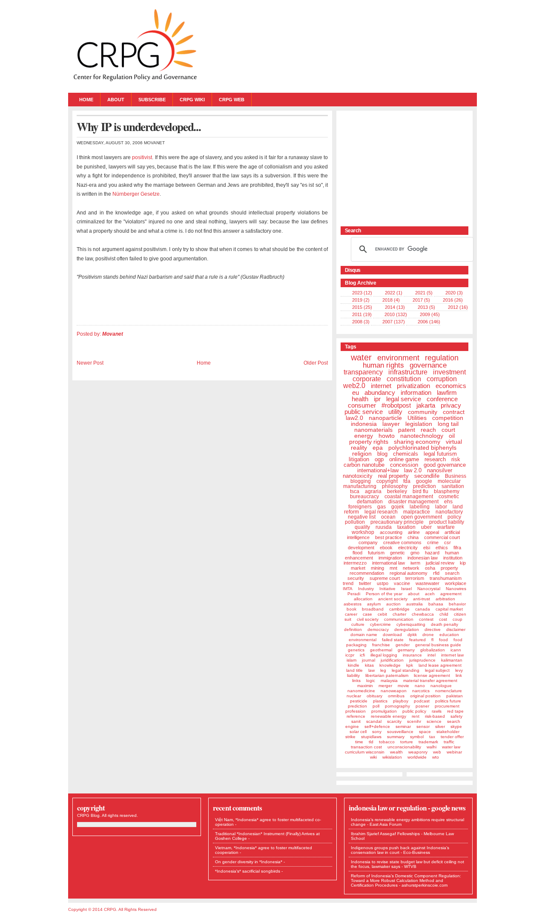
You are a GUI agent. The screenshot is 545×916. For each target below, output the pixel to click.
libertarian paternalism (386, 675)
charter (399, 614)
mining (377, 568)
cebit (382, 614)
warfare (446, 527)
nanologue (441, 685)
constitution (404, 378)
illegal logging (383, 655)
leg (383, 670)
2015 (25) (362, 307)
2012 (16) (458, 307)
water (361, 357)
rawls (437, 711)
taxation (406, 527)
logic (370, 680)
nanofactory (449, 512)
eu (355, 392)
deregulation (406, 629)
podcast (422, 701)
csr (447, 542)
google (424, 481)
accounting (391, 532)
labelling (420, 507)
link (459, 675)
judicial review (440, 562)
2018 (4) (391, 299)
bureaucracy (364, 496)
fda (406, 481)
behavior (457, 604)
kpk (409, 665)
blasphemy (446, 491)
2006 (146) (429, 321)
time (359, 741)
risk (455, 459)
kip (463, 562)
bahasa (435, 604)
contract (454, 411)
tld (371, 741)
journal (368, 660)
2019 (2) (361, 299)
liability (353, 675)
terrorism (414, 578)
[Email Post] (77, 343)
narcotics (421, 690)
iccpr (349, 655)
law (371, 670)
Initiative (387, 588)
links (356, 680)
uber (426, 527)
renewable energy (388, 716)
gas (381, 507)
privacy (451, 405)
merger (385, 685)
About (115, 99)
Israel (406, 588)
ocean (388, 517)
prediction (424, 486)
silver (440, 726)
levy (459, 670)
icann (455, 650)
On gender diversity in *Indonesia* (248, 861)
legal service (403, 398)
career (351, 614)
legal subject (437, 670)
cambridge (399, 609)
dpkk (412, 634)
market (358, 568)
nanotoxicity (358, 476)
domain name (363, 634)
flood (357, 552)
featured (417, 639)
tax (432, 736)
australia (414, 604)
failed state (393, 639)
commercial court (442, 537)
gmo (414, 552)
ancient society (392, 598)
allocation (363, 598)
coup (457, 619)
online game (404, 459)
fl (432, 639)
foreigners (360, 507)
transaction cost (366, 747)
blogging (360, 481)
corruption (442, 378)
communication (398, 619)
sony (377, 731)
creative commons (402, 542)
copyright (387, 481)
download (392, 634)
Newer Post (90, 362)
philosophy (394, 486)
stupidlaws (371, 736)
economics (451, 385)
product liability (446, 522)
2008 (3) (361, 321)
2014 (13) (395, 307)
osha (430, 568)
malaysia (389, 680)
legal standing (405, 670)
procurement (447, 706)
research (435, 459)
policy (454, 517)
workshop (363, 532)
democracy (378, 629)
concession (404, 465)
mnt (393, 568)
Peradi (353, 593)
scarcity (394, 721)
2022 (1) (393, 292)
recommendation (367, 573)
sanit (356, 721)
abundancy (379, 392)
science (434, 721)
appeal (432, 532)
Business (455, 476)
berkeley (397, 491)
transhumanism (446, 578)
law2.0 (354, 417)
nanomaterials (373, 429)
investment (449, 372)
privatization (413, 385)
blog (382, 454)
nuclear (354, 695)
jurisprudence (422, 660)
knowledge (390, 665)
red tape (455, 711)
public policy (414, 711)
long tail (448, 423)
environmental (362, 639)
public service (363, 411)
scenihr (414, 721)
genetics (356, 650)
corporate (367, 378)
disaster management (413, 502)
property (449, 568)
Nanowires (456, 588)
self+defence (377, 726)
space (425, 731)
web (437, 752)
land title (354, 670)
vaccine (402, 583)
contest (426, 619)
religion (362, 453)
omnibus (396, 695)
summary (395, 736)
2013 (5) (426, 307)
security (355, 578)
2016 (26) (453, 299)
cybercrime (380, 624)
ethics (442, 547)
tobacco (387, 741)
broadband (373, 609)
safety (456, 716)
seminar (403, 726)
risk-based (435, 716)
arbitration (445, 598)
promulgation (384, 711)
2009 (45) (430, 314)
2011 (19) (362, 314)
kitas (369, 665)
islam (351, 660)
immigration (390, 557)
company (368, 542)
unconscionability (404, 747)
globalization (432, 650)
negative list (362, 517)
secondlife (426, 476)
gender (403, 644)
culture (357, 624)
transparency (363, 372)
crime (433, 542)
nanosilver (439, 470)
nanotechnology (421, 435)
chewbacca (423, 614)
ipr (377, 398)
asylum (374, 604)
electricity (408, 547)
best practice (388, 537)
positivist (142, 157)
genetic (397, 552)
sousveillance (400, 731)
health (360, 398)
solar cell (358, 731)
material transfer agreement (430, 680)
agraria (373, 491)
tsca (354, 491)
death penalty (444, 624)
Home (86, 99)
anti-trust (421, 598)
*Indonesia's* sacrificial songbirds (247, 871)
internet (381, 385)
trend (348, 583)
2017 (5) (421, 299)
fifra (457, 547)
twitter (365, 583)
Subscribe (152, 99)
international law (388, 562)
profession (355, 711)
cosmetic (449, 496)
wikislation (392, 757)
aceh (430, 593)
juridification (392, 660)
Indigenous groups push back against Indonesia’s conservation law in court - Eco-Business (400, 850)
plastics (380, 701)
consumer (362, 405)
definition (353, 629)
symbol (417, 736)
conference (442, 398)
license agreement (432, 675)
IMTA (348, 588)
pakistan (454, 695)
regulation (442, 358)
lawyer (391, 423)
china (413, 537)
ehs (448, 502)
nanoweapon (394, 690)
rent (415, 716)
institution (452, 557)
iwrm (415, 562)
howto (387, 435)
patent (406, 429)
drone (428, 634)
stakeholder (447, 731)
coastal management (408, 496)
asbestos (352, 604)
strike (350, 736)
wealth (396, 752)
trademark (428, 741)
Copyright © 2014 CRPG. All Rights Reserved (112, 909)
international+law (378, 470)
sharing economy (417, 441)
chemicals (405, 454)
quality (362, 527)
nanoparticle (385, 417)
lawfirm (447, 392)
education (449, 634)
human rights (383, 365)
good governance (445, 465)
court (448, 429)
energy (363, 435)
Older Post (316, 362)
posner (422, 706)
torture (406, 741)
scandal (374, 721)
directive (433, 629)
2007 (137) (393, 321)
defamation (370, 502)
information (416, 392)
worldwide (417, 757)
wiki (373, 757)
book (351, 609)
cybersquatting (410, 624)
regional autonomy (408, 573)
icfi (362, 655)
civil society (368, 619)
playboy (400, 701)
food (443, 639)
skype (456, 726)
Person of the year (384, 593)
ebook (386, 547)
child (443, 614)
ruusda (384, 527)
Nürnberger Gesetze (136, 194)
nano (420, 685)
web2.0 (354, 385)
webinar (454, 752)
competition (447, 417)
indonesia (364, 423)
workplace (455, 583)
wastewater (427, 583)
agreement (451, 593)
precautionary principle (397, 522)
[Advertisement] (394, 168)
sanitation (453, 486)
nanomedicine (361, 690)
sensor (423, 726)
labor (441, 507)
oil (452, 435)
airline (414, 532)
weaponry (417, 752)
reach (428, 429)
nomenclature (448, 690)
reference (356, 716)
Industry (366, 588)
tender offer (452, 736)
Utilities (417, 417)
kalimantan (451, 660)
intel (431, 655)
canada (422, 609)
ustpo (382, 583)
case (367, 614)
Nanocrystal (428, 588)
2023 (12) (362, 292)
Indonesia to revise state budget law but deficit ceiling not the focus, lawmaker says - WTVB (407, 864)
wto (435, 757)
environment (398, 358)
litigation (359, 459)
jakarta (425, 405)
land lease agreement (440, 665)
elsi (426, 547)
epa (378, 447)
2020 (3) (454, 292)
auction (393, 604)
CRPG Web (231, 99)
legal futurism (440, 454)
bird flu (420, 491)
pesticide (358, 701)
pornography (397, 706)
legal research (381, 512)
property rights (368, 441)
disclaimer (455, 629)
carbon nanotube (364, 465)
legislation (418, 423)
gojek (397, 507)
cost (443, 619)
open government (421, 517)
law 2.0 (413, 470)
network (411, 568)
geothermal (381, 650)
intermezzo (355, 562)
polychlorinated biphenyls (422, 447)
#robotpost (396, 405)
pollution (355, 522)
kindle (353, 665)
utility (395, 411)
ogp (379, 459)
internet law (452, 655)
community (422, 411)
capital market (449, 609)
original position (425, 695)
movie (403, 685)
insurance (412, 655)
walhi (431, 747)
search (452, 573)
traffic (449, 741)
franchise (381, 644)
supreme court (385, 578)
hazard (432, 552)
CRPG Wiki (192, 99)
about (413, 593)
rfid (436, 573)
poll (376, 706)
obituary (374, 695)
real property (393, 476)
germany (406, 650)
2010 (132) (395, 314)
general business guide (438, 644)
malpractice (416, 512)
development (361, 547)
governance (428, 365)
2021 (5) (424, 292)
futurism (376, 552)
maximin (365, 685)
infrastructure (407, 372)
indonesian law (422, 557)
